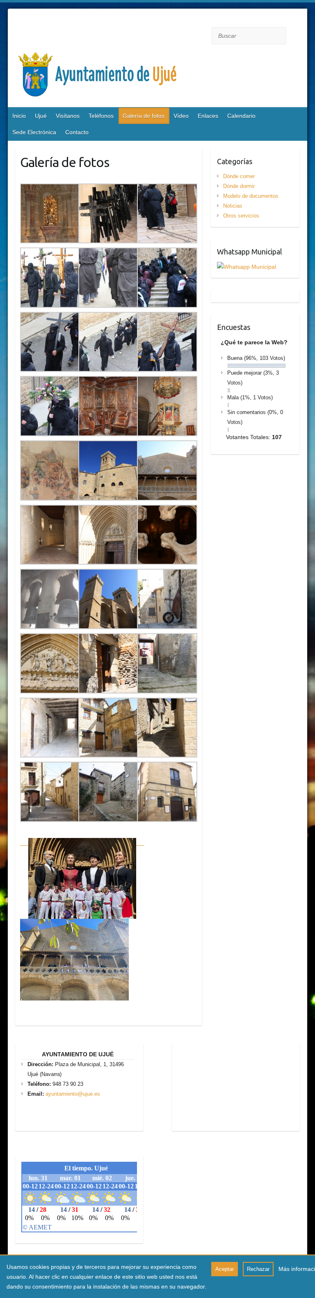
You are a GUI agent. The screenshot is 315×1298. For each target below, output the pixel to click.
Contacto (77, 132)
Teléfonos (101, 115)
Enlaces (208, 115)
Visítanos (68, 115)
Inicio (19, 115)
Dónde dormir (239, 186)
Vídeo (181, 115)
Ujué (41, 115)
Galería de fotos (143, 115)
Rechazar (258, 1269)
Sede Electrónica (34, 132)
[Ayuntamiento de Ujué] (139, 76)
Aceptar (224, 1269)
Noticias (232, 206)
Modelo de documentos (250, 196)
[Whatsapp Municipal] (246, 266)
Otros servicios (241, 216)
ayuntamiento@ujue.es (73, 1094)
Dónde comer (239, 176)
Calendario (241, 115)
